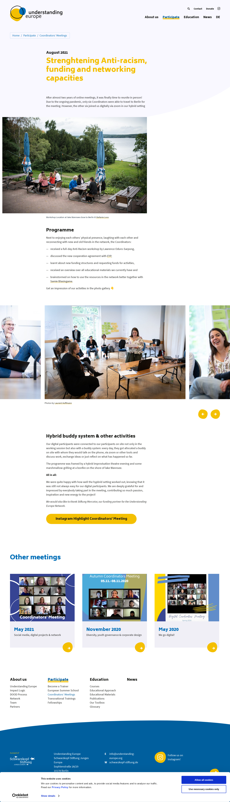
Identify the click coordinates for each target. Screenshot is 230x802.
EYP (109, 256)
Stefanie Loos (102, 217)
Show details (48, 795)
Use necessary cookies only (204, 789)
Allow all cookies (204, 780)
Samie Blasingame (61, 281)
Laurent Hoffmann (63, 403)
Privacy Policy (60, 787)
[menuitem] (188, 8)
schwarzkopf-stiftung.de (123, 762)
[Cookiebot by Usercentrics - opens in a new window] (20, 796)
